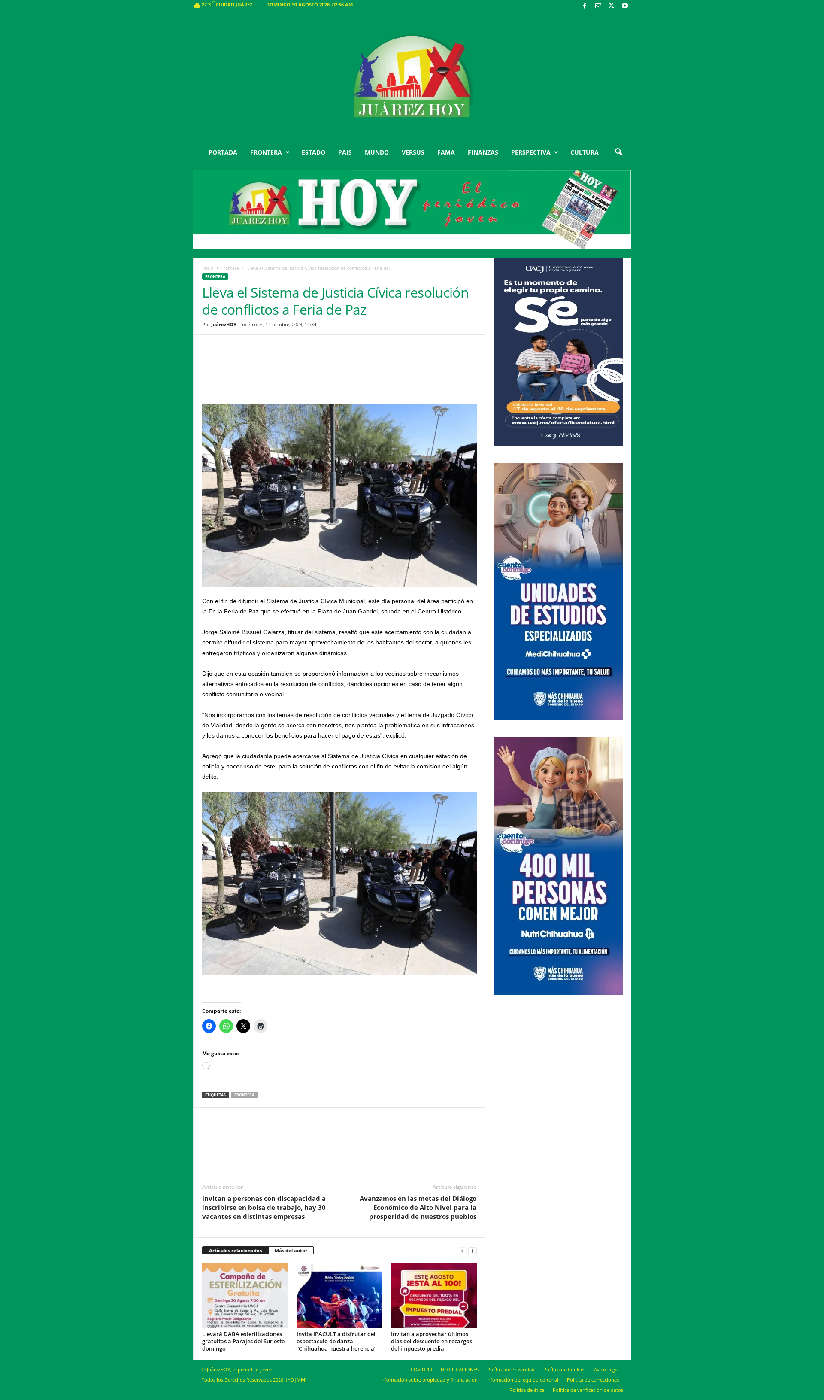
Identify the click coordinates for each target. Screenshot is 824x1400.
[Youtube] (625, 6)
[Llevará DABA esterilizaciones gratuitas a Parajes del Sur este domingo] (245, 1295)
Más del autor (291, 1250)
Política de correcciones (593, 1379)
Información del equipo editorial (522, 1379)
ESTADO (313, 152)
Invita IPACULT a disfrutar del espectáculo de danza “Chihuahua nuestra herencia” (336, 1341)
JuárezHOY (223, 324)
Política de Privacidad (511, 1369)
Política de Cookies (564, 1369)
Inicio (207, 268)
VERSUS (413, 152)
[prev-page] (462, 1250)
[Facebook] (585, 6)
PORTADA (223, 152)
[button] (618, 152)
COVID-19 (421, 1369)
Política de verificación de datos (588, 1390)
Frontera (230, 268)
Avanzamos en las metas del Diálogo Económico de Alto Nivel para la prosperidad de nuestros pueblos (418, 1207)
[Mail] (598, 6)
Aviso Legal (606, 1369)
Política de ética (526, 1390)
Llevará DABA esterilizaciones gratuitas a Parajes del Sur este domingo (243, 1341)
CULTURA (584, 152)
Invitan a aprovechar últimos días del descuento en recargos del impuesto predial (431, 1341)
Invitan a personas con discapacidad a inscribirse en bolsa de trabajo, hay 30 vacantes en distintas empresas (264, 1207)
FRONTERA (266, 152)
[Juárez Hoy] (412, 76)
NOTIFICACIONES (460, 1369)
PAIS (345, 152)
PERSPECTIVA (531, 152)
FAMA (446, 152)
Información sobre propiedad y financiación (429, 1379)
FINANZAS (483, 152)
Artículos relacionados (235, 1250)
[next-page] (472, 1250)
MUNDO (377, 152)
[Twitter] (611, 6)
